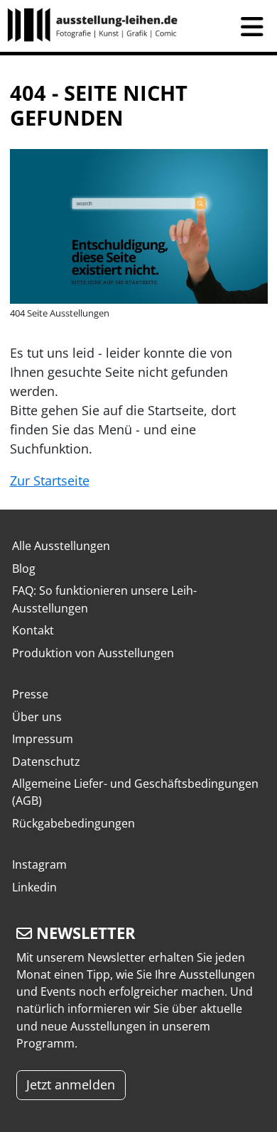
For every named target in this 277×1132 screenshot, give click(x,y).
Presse (30, 694)
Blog (24, 568)
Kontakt (33, 630)
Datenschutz (46, 761)
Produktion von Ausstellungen (93, 653)
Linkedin (34, 887)
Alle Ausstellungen (61, 546)
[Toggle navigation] (252, 26)
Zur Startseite (49, 480)
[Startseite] (98, 26)
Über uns (37, 717)
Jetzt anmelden (70, 1084)
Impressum (42, 739)
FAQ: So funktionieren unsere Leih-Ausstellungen (104, 599)
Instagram (39, 864)
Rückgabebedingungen (73, 823)
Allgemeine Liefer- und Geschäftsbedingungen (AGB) (135, 792)
